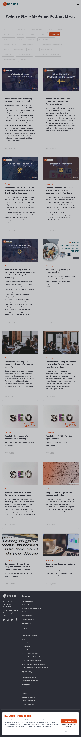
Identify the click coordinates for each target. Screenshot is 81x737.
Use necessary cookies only (69, 724)
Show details (69, 726)
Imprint (69, 731)
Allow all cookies (69, 721)
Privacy (64, 731)
